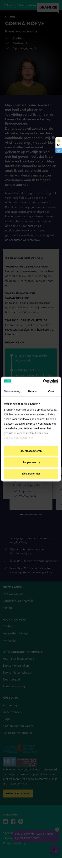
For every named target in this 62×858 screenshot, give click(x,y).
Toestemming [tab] (12, 391)
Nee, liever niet (31, 473)
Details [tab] (32, 391)
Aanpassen (29, 462)
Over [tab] (51, 391)
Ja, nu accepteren (31, 450)
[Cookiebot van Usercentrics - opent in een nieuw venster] (43, 381)
